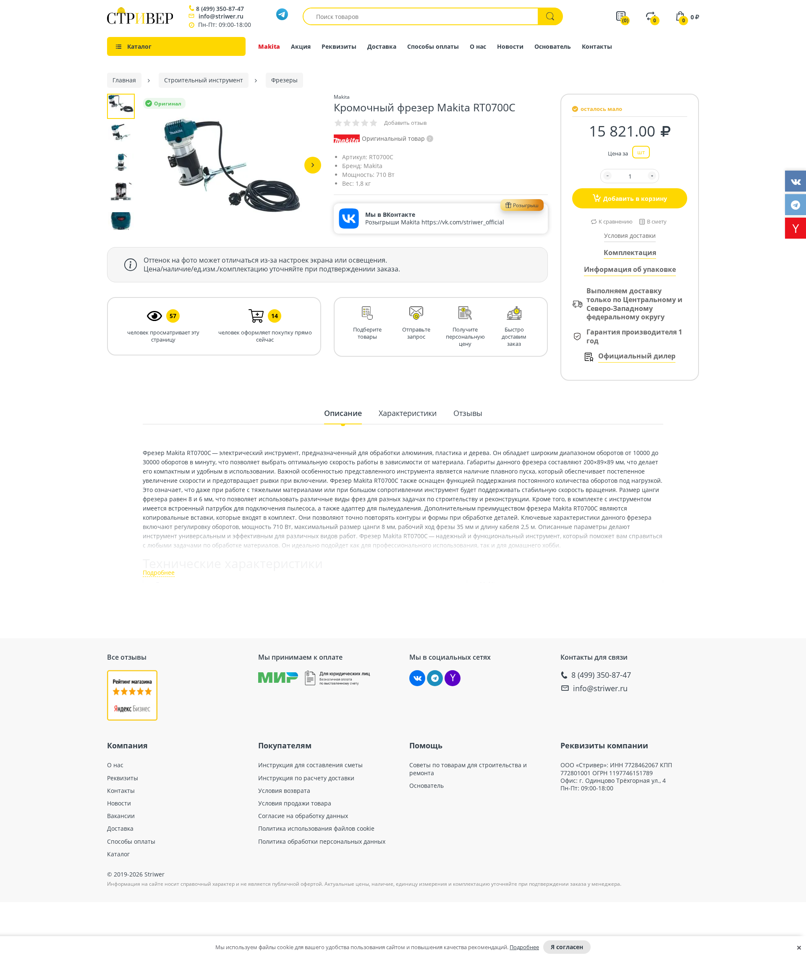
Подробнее (524, 947)
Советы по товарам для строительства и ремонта (468, 768)
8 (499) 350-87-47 (220, 9)
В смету (657, 221)
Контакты (597, 46)
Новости (510, 46)
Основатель (552, 46)
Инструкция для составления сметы (310, 765)
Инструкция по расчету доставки (306, 778)
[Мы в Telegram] (435, 678)
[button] (312, 165)
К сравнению (616, 221)
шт (641, 152)
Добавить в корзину (635, 199)
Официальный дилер (636, 356)
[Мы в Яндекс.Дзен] (453, 678)
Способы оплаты (433, 46)
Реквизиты (339, 46)
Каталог (118, 854)
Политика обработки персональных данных (321, 841)
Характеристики (408, 413)
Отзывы (467, 413)
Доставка (381, 46)
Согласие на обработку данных (303, 816)
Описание (343, 413)
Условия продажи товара (294, 803)
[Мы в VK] (417, 678)
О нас (478, 46)
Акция (301, 46)
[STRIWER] (140, 22)
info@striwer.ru (221, 16)
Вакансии (121, 816)
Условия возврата (284, 791)
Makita (269, 46)
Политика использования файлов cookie (316, 828)
